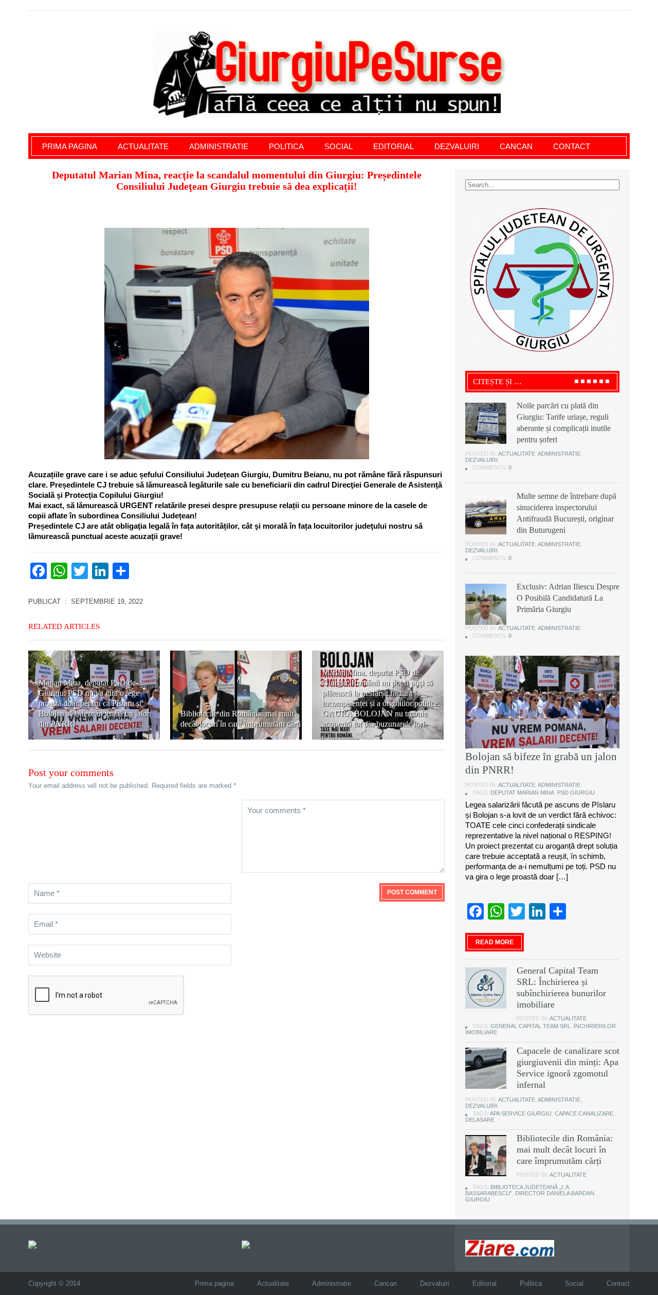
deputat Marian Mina (522, 792)
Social (338, 146)
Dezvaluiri (456, 146)
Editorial (393, 146)
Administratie (218, 146)
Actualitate (143, 146)
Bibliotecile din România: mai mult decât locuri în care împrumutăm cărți (565, 1149)
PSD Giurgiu (576, 792)
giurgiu (477, 1199)
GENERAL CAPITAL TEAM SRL (530, 1026)
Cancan (516, 146)
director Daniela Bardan (554, 1193)
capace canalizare (584, 1113)
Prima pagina (69, 146)
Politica (286, 146)
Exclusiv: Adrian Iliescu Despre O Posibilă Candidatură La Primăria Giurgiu (568, 598)
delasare (480, 1120)
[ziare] (253, 1244)
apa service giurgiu (521, 1113)
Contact (571, 146)
